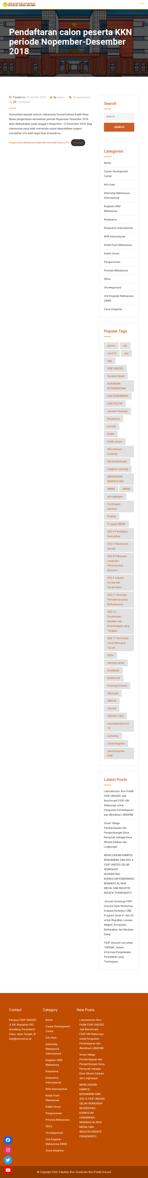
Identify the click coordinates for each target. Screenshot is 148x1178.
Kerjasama (110, 219)
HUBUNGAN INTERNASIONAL (116, 386)
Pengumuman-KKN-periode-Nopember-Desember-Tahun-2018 (39, 142)
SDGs (107, 279)
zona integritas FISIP (116, 753)
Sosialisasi (113, 670)
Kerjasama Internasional (118, 228)
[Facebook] (8, 1140)
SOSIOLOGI (113, 678)
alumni (111, 345)
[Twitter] (8, 1160)
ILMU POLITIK (114, 403)
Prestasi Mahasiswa (116, 270)
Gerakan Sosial (115, 376)
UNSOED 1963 (115, 716)
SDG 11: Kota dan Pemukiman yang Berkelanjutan (117, 599)
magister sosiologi (117, 469)
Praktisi (111, 516)
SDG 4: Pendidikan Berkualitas (117, 534)
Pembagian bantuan (114, 506)
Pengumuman (81, 97)
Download (78, 142)
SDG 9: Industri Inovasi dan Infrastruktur (115, 582)
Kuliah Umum (111, 253)
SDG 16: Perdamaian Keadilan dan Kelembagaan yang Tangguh (118, 621)
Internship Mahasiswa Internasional (53, 1049)
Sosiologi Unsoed (117, 685)
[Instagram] (8, 1150)
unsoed (111, 708)
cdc (125, 345)
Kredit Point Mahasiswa (118, 245)
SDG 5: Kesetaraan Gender (118, 546)
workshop (113, 735)
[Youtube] (8, 1170)
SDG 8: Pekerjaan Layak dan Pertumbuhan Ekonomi (117, 563)
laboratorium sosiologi (114, 451)
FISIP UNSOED (115, 368)
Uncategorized (112, 287)
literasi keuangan (117, 461)
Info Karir (109, 184)
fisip (109, 360)
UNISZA (111, 700)
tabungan (112, 693)
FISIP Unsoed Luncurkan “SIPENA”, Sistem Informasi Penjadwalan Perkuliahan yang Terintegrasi (118, 952)
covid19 (111, 353)
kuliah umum (114, 441)
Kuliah (110, 434)
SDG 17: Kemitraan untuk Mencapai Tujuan (118, 643)
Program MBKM (116, 524)
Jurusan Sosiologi (117, 411)
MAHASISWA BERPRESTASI (115, 479)
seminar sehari (115, 662)
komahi (111, 426)
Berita (107, 163)
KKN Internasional (114, 236)
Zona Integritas (113, 309)
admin (61, 97)
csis (126, 353)
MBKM (111, 488)
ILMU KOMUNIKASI (117, 396)
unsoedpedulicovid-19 (118, 726)
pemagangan (115, 496)
